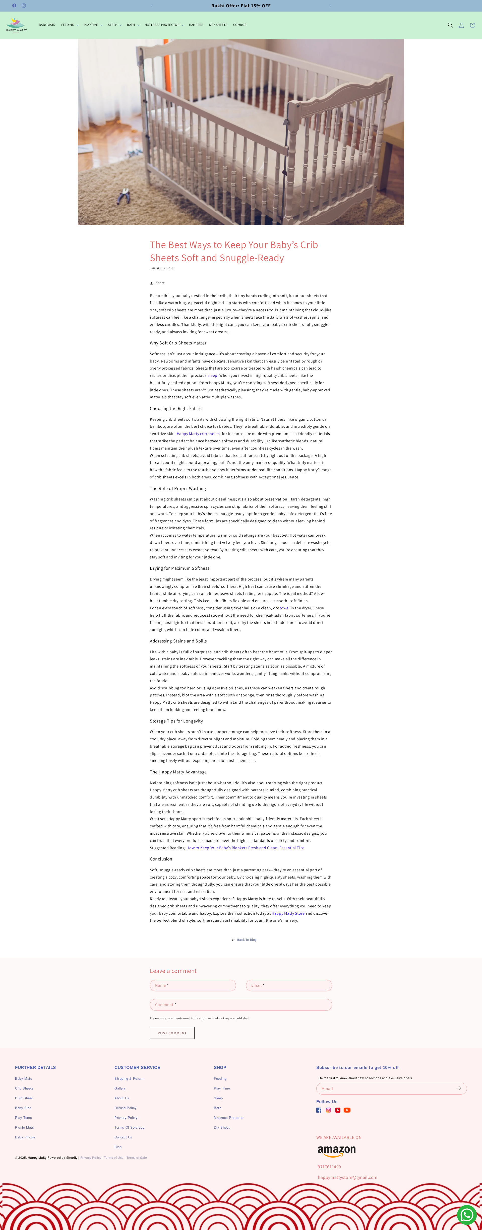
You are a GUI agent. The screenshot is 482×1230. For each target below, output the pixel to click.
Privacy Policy (90, 1157)
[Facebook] (318, 1110)
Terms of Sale (137, 1157)
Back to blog (247, 939)
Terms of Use (114, 1157)
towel (285, 608)
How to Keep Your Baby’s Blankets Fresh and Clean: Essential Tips (246, 847)
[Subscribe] (461, 1088)
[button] (69, 25)
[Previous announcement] (151, 5)
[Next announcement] (330, 5)
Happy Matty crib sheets (198, 433)
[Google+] (328, 1110)
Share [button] (160, 282)
